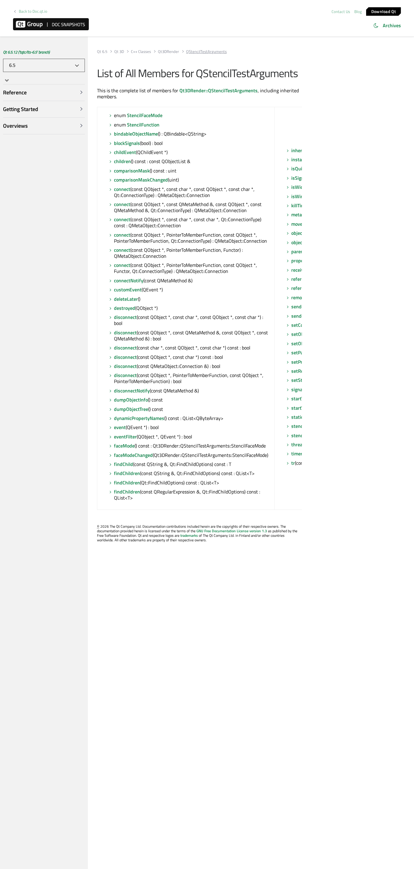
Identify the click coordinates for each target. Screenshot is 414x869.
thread (298, 444)
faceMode (124, 445)
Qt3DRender (168, 52)
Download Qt (383, 11)
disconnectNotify (132, 390)
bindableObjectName (136, 133)
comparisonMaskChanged (141, 179)
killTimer (300, 205)
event (120, 427)
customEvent (128, 289)
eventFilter (125, 436)
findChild (123, 464)
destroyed (124, 308)
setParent (301, 352)
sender (298, 306)
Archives (392, 25)
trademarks (189, 535)
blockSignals (127, 143)
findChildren (127, 473)
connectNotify (128, 280)
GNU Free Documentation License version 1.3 (231, 531)
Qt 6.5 (102, 52)
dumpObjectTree (131, 409)
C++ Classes (141, 52)
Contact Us (341, 11)
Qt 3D (119, 52)
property (300, 260)
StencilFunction (143, 124)
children (122, 161)
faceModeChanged (133, 455)
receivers (300, 270)
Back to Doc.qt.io (33, 11)
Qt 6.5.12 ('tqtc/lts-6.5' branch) (26, 52)
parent (298, 251)
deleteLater (126, 299)
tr (293, 463)
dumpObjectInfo (131, 399)
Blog (358, 11)
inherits (299, 150)
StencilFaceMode (144, 115)
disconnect (125, 317)
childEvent (125, 152)
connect (122, 189)
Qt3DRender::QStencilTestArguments (218, 90)
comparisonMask (132, 170)
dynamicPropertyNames (139, 418)
